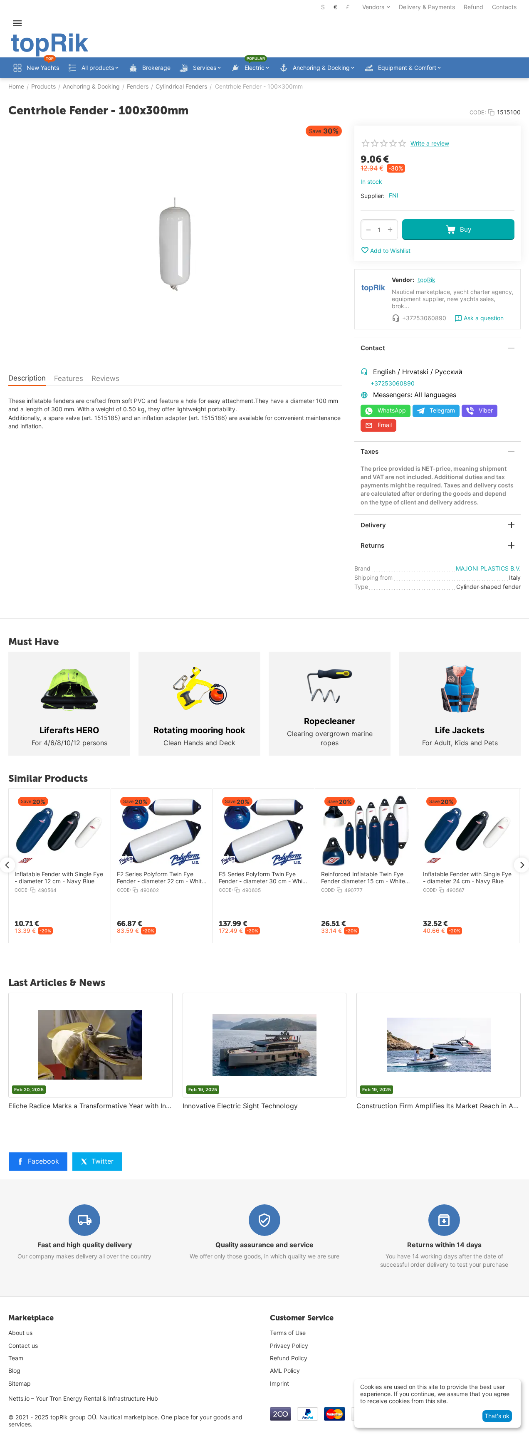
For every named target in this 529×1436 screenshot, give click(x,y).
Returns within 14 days (444, 1245)
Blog (14, 1370)
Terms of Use (288, 1332)
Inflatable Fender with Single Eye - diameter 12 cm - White (353, 878)
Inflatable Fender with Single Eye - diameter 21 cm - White (148, 878)
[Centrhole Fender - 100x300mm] (175, 244)
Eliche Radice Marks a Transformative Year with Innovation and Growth (90, 1106)
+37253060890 (393, 383)
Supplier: (373, 195)
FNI (393, 195)
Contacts (504, 6)
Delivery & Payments (427, 6)
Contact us (23, 1345)
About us (20, 1332)
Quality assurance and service (264, 1245)
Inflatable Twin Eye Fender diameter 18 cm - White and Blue (251, 878)
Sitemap (19, 1383)
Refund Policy (288, 1358)
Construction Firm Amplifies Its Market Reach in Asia (438, 1106)
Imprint (279, 1383)
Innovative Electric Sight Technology (240, 1106)
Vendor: (403, 279)
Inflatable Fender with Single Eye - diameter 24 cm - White (455, 878)
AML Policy (285, 1370)
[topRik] (49, 44)
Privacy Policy (289, 1345)
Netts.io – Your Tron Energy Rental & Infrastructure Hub (83, 1398)
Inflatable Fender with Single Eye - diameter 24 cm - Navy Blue (46, 878)
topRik (426, 279)
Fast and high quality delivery (84, 1245)
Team (15, 1358)
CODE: (478, 112)
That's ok (497, 1415)
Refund (473, 6)
